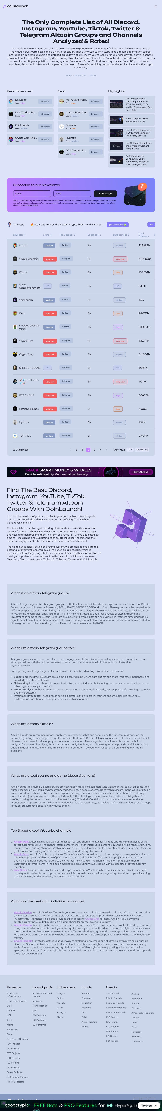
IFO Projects (13, 1067)
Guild (84, 1017)
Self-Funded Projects (17, 1077)
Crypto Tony (26, 354)
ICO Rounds (112, 1021)
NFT (9, 1015)
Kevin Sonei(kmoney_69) (30, 286)
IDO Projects (13, 1043)
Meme (10, 1024)
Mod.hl (23, 245)
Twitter (65, 245)
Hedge (84, 1026)
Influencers (80, 75)
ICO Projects (13, 1058)
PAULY (23, 272)
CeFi (9, 1020)
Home (68, 75)
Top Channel (66, 234)
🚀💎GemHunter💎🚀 (29, 381)
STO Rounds (112, 1026)
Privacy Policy (31, 205)
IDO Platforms (39, 1015)
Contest (135, 1017)
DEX (34, 1010)
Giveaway (136, 1008)
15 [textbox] (129, 449)
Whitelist (136, 1036)
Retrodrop (136, 998)
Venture (85, 993)
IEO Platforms (39, 1024)
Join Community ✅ (117, 225)
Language (93, 234)
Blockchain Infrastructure (14, 995)
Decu (22, 313)
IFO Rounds (112, 1040)
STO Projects (13, 1053)
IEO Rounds (112, 1031)
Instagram (62, 1012)
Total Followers (143, 235)
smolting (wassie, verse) (29, 327)
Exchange (86, 1007)
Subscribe (105, 193)
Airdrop (135, 993)
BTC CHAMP (26, 395)
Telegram (66, 258)
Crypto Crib (92, 918)
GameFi (11, 1010)
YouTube (66, 367)
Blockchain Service (16, 1001)
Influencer (45, 101)
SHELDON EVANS (29, 367)
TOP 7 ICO (25, 435)
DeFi (9, 1005)
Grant (134, 1027)
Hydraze (24, 422)
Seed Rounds (113, 993)
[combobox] (130, 450)
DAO (83, 1012)
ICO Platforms (39, 1020)
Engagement (120, 234)
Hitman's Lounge (29, 408)
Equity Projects (14, 1072)
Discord (60, 1017)
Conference (137, 1041)
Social (10, 1034)
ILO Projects (13, 1062)
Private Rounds (114, 998)
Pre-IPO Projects (15, 1081)
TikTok (65, 285)
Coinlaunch (15, 6)
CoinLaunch (26, 299)
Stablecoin (12, 1029)
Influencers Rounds (116, 1012)
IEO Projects (13, 1048)
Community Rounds (116, 1007)
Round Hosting (39, 1005)
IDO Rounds (112, 1017)
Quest (134, 1022)
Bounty (135, 1003)
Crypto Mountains (29, 258)
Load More (142, 449)
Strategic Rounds (115, 1002)
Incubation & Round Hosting (42, 995)
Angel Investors (89, 1021)
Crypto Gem (26, 340)
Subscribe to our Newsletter (36, 185)
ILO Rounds (112, 1036)
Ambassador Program (142, 1012)
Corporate (86, 998)
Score (46, 234)
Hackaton (136, 1031)
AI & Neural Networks (18, 1039)
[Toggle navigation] (156, 6)
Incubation (37, 1001)
